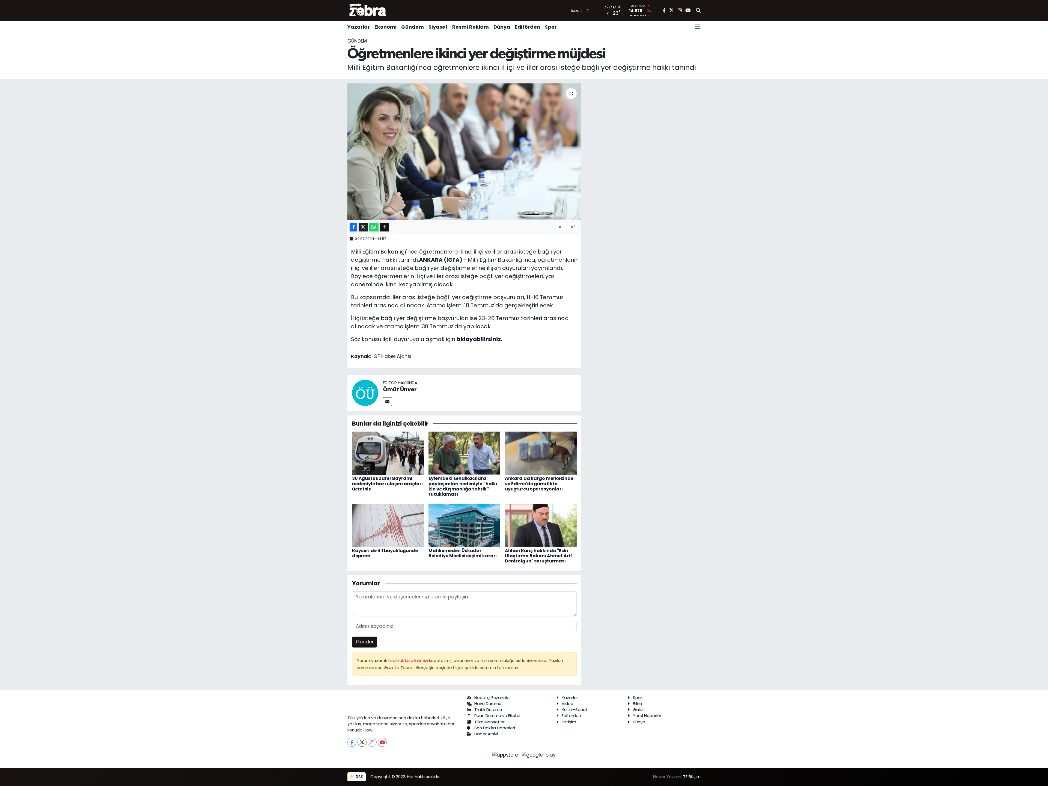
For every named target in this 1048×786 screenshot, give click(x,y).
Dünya (501, 26)
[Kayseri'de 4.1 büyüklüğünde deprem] (388, 525)
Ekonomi (385, 26)
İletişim (569, 722)
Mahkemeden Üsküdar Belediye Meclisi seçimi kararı (462, 553)
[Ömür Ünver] (365, 392)
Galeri (639, 709)
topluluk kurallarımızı (408, 660)
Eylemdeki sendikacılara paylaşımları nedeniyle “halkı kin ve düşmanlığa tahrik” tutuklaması (462, 486)
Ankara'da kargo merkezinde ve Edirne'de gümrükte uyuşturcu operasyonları (539, 483)
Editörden (527, 26)
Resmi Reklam (470, 26)
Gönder (365, 642)
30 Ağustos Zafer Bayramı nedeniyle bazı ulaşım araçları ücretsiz (387, 483)
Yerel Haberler (647, 715)
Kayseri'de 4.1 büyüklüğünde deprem (385, 553)
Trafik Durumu (488, 709)
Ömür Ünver (400, 389)
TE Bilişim (692, 776)
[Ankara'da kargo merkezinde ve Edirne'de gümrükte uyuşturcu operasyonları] (541, 453)
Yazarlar (358, 26)
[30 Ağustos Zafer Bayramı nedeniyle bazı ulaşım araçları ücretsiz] (388, 453)
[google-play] (539, 754)
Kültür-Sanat (575, 709)
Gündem (412, 26)
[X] (362, 742)
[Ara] (698, 10)
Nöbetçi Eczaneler (492, 697)
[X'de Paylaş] (363, 227)
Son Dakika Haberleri (494, 728)
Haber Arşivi (486, 734)
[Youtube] (382, 742)
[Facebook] (351, 742)
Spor (551, 26)
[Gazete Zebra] (367, 10)
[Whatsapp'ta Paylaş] (374, 227)
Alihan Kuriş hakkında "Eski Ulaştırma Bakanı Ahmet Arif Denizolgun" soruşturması (538, 555)
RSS (359, 776)
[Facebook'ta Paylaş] (353, 227)
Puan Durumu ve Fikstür (497, 715)
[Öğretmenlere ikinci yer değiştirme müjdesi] (464, 151)
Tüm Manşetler (489, 722)
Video (567, 703)
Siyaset (438, 26)
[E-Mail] (387, 401)
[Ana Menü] (698, 27)
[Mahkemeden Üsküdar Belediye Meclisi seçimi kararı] (464, 525)
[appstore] (506, 754)
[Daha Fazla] (384, 227)
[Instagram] (372, 742)
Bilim (637, 703)
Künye (639, 722)
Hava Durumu (487, 703)
